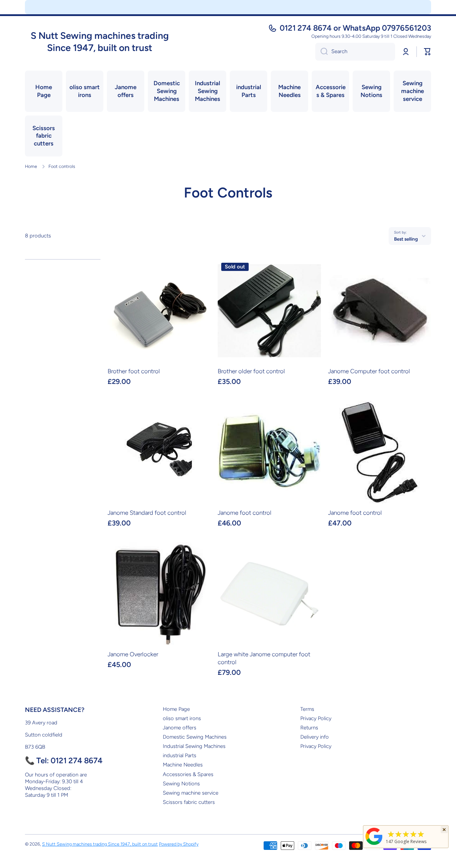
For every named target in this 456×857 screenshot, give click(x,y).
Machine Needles (183, 764)
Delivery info (314, 737)
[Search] (321, 52)
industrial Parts (179, 755)
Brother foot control (134, 371)
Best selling (406, 239)
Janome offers (179, 727)
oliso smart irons (182, 718)
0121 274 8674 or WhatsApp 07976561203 (355, 28)
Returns (309, 727)
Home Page (176, 709)
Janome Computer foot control (369, 371)
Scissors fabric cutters (189, 802)
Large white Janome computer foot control (264, 658)
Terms (307, 709)
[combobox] (355, 52)
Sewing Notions (181, 783)
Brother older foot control (251, 371)
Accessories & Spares (188, 774)
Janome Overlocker (133, 654)
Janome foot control (244, 512)
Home (31, 166)
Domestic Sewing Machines (195, 737)
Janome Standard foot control (147, 512)
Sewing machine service (190, 793)
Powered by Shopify (178, 844)
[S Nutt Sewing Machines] (374, 845)
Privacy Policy (315, 718)
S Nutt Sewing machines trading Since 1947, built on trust (100, 844)
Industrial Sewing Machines (194, 746)
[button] (427, 51)
